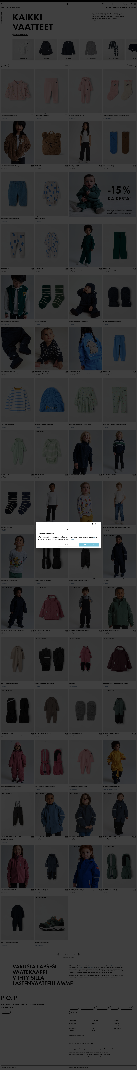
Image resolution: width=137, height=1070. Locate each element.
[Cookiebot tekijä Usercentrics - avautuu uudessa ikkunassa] (93, 524)
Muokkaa (67, 544)
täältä (94, 537)
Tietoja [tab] (90, 529)
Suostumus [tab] (47, 529)
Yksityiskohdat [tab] (68, 529)
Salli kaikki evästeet (89, 544)
